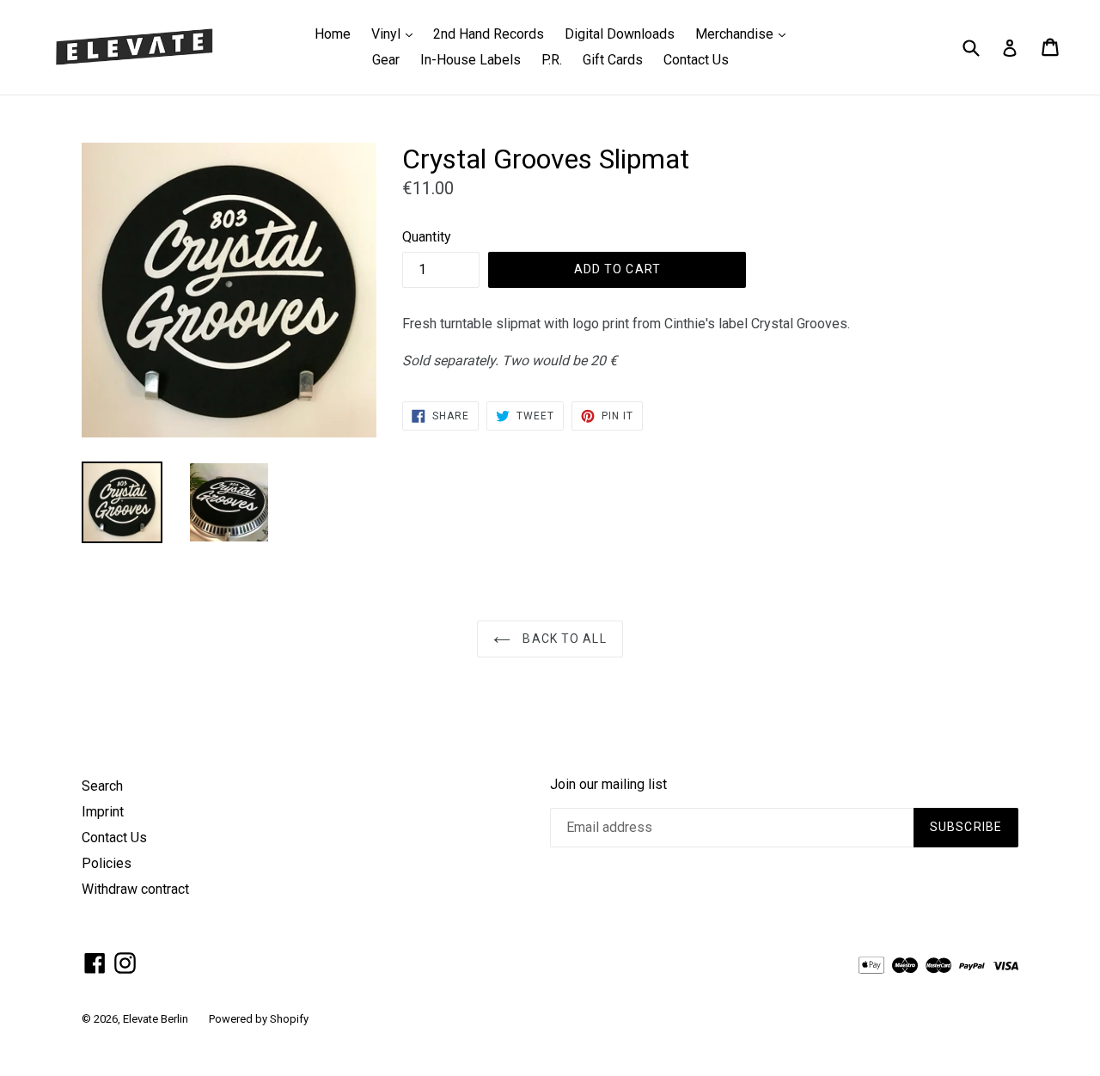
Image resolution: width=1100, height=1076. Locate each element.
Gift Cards (613, 60)
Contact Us (696, 60)
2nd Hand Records (488, 34)
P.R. (551, 60)
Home (333, 34)
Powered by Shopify (259, 1018)
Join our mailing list (608, 784)
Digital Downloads (620, 34)
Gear (386, 60)
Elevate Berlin (155, 1018)
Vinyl (396, 33)
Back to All (562, 638)
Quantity (426, 237)
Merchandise (744, 33)
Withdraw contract (135, 889)
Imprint (103, 812)
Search (102, 786)
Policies (106, 863)
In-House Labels (470, 60)
